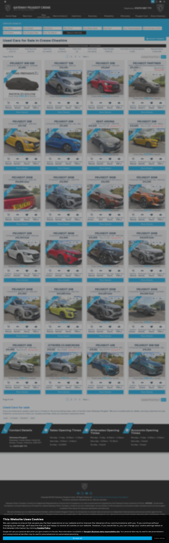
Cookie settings (159, 538)
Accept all (77, 538)
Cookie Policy (43, 528)
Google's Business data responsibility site (102, 532)
